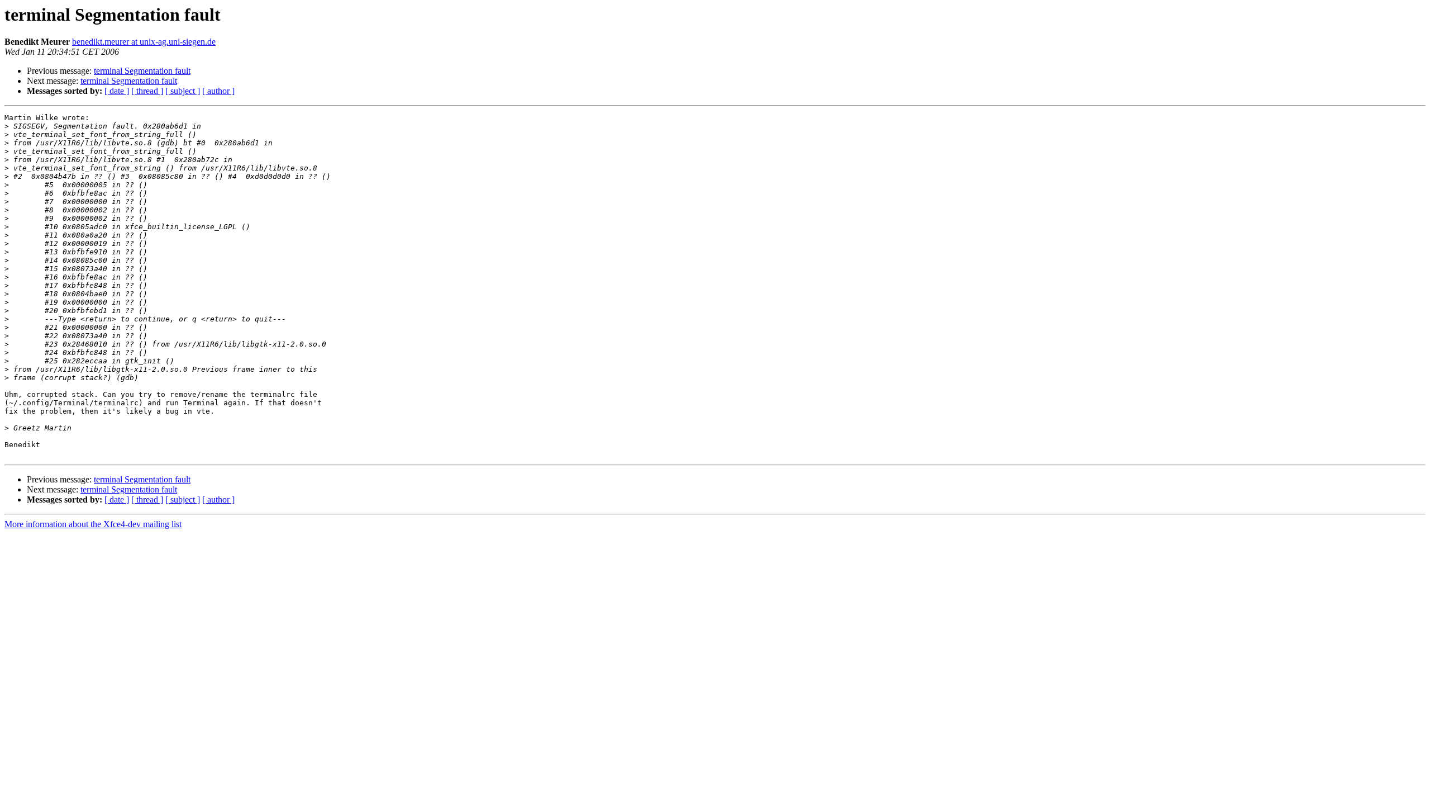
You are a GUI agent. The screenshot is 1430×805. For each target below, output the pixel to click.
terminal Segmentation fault (142, 70)
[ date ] (116, 91)
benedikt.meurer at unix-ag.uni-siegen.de (144, 41)
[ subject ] (182, 91)
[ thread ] (147, 91)
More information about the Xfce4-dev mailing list (93, 524)
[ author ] (218, 91)
